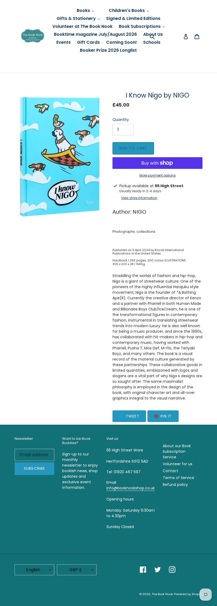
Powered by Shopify (188, 594)
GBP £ (75, 570)
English (33, 570)
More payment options (157, 175)
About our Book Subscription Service (177, 451)
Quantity (120, 119)
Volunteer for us (177, 464)
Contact (170, 470)
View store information (139, 198)
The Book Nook (162, 594)
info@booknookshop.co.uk (130, 488)
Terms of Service (178, 477)
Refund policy (175, 484)
